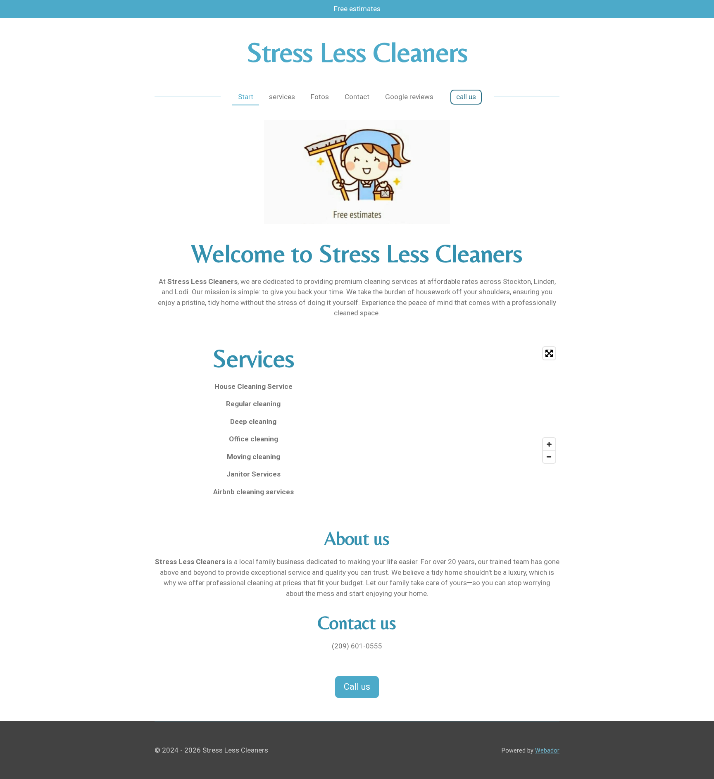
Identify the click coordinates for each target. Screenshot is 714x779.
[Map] (460, 405)
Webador (547, 750)
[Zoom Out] (549, 456)
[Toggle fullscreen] (549, 353)
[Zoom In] (549, 444)
